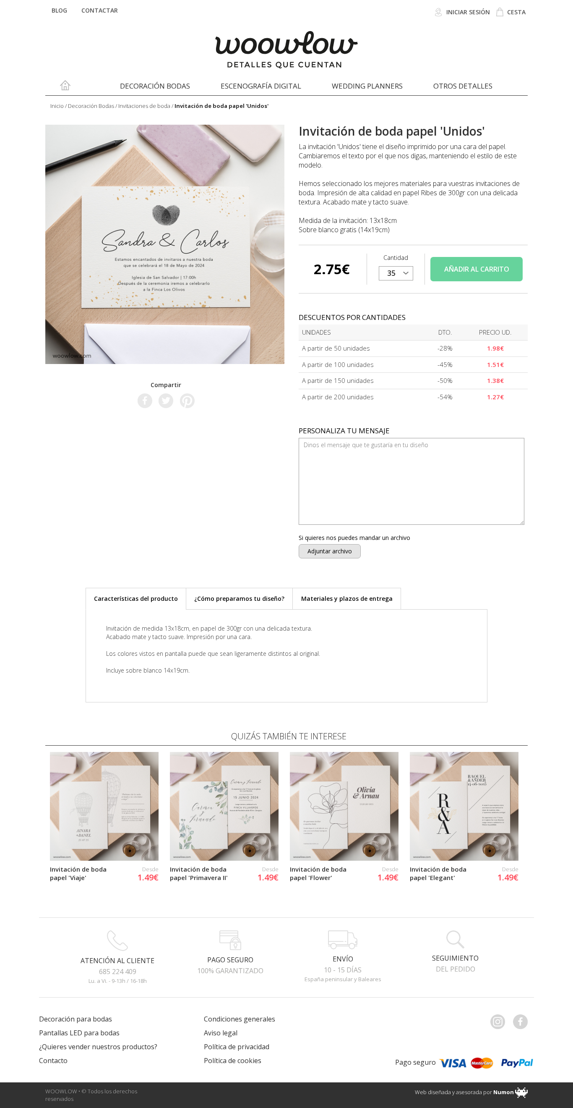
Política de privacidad (236, 1046)
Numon (503, 1092)
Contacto (53, 1060)
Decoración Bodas (155, 86)
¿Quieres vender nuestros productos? (98, 1046)
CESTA (515, 12)
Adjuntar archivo (329, 551)
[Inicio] (65, 87)
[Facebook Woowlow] (523, 1021)
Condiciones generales (239, 1019)
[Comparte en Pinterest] (187, 400)
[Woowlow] (286, 49)
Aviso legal (220, 1032)
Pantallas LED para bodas (79, 1032)
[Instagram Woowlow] (500, 1021)
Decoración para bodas (75, 1019)
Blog (59, 10)
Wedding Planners (367, 86)
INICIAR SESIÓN (467, 12)
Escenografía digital (261, 86)
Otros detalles (462, 86)
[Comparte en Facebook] (145, 400)
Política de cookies (232, 1060)
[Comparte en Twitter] (166, 400)
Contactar (99, 10)
